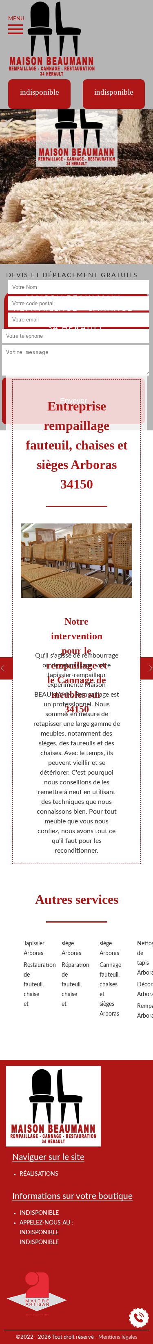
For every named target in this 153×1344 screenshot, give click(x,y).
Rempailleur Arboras (143, 1011)
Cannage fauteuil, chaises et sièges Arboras (105, 989)
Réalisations (39, 1174)
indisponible (39, 1232)
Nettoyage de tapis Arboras (143, 958)
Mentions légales (117, 1337)
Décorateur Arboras (143, 989)
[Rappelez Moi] (139, 1318)
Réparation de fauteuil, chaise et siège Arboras (86, 974)
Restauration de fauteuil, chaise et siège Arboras (48, 974)
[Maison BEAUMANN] (52, 38)
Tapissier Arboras (29, 948)
